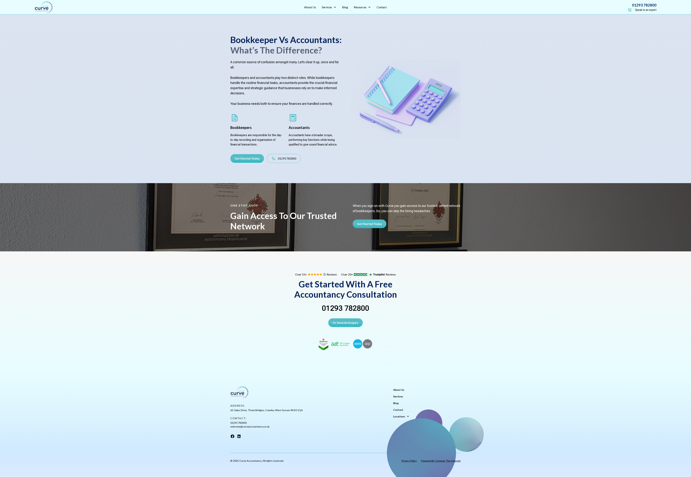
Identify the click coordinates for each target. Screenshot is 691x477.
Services (398, 396)
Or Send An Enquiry (345, 322)
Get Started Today (247, 158)
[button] (329, 7)
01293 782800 (345, 308)
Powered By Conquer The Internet (441, 460)
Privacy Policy (409, 460)
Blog (345, 7)
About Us (310, 7)
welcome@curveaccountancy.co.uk (250, 426)
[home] (101, 7)
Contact (382, 7)
